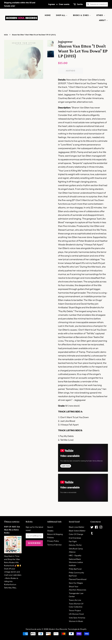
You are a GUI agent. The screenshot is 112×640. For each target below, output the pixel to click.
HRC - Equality (75, 555)
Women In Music (76, 621)
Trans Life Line (75, 600)
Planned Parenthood (77, 579)
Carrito (80, 4)
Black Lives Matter (76, 527)
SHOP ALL (61, 15)
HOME (48, 15)
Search (50, 527)
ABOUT (102, 20)
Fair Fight (73, 541)
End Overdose (75, 538)
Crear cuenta (64, 4)
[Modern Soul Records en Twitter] (91, 528)
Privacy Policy (53, 541)
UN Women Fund (76, 614)
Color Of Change (76, 534)
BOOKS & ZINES (81, 15)
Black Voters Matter (77, 531)
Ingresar (51, 4)
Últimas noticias (11, 522)
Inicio (6, 35)
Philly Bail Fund (75, 569)
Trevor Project (75, 610)
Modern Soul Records (58, 629)
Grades (50, 531)
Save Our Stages (76, 583)
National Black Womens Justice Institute (76, 562)
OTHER (100, 15)
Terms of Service (54, 545)
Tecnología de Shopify (77, 629)
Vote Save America (77, 618)
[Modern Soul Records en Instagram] (100, 528)
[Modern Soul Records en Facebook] (96, 528)
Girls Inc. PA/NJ (75, 545)
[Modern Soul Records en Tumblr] (91, 534)
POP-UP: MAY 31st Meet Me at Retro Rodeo (12, 530)
